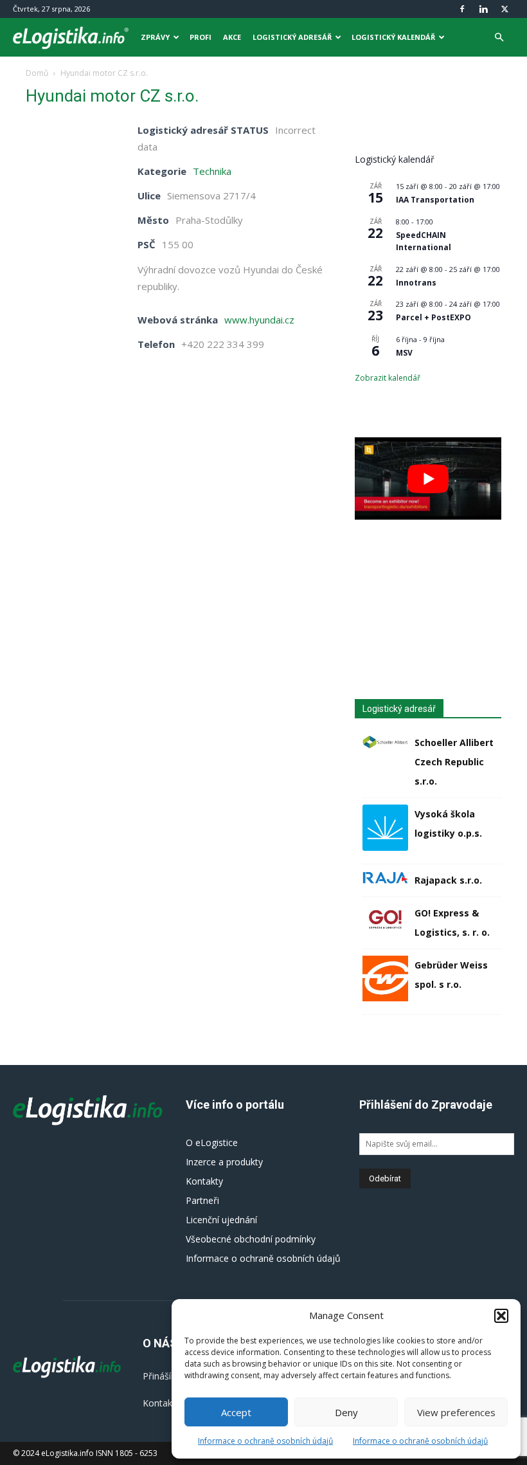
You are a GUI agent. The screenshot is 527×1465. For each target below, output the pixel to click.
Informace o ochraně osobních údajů (265, 1440)
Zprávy (155, 37)
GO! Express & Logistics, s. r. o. (452, 922)
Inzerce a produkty (224, 1162)
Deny (346, 1412)
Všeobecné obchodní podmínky (251, 1239)
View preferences (456, 1412)
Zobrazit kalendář (387, 377)
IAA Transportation (435, 199)
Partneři (202, 1200)
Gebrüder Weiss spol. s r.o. (451, 974)
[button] (501, 1315)
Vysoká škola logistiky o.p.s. (448, 823)
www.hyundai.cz (259, 319)
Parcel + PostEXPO (433, 317)
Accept (236, 1412)
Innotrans (416, 282)
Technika (212, 171)
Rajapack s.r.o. (448, 880)
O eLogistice (212, 1142)
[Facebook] (462, 9)
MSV (404, 352)
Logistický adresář (292, 37)
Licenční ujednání (221, 1220)
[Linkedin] (483, 9)
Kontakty (204, 1181)
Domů (37, 73)
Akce (232, 37)
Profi (200, 37)
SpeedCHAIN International (423, 241)
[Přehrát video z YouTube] (428, 478)
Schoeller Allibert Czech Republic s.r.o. (454, 761)
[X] (504, 9)
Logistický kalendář (393, 37)
